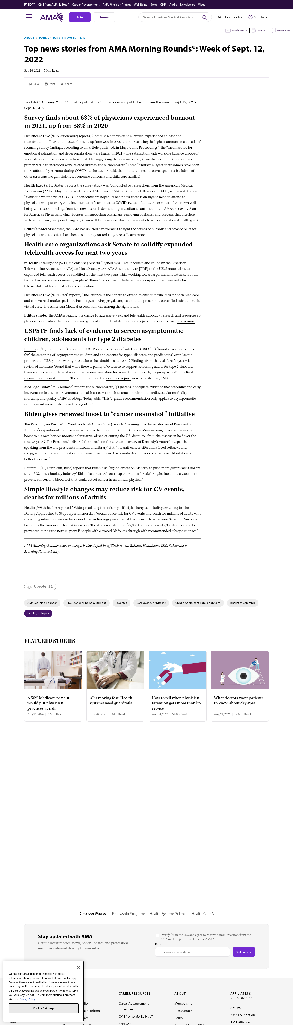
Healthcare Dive (37, 136)
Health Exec (33, 185)
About (29, 38)
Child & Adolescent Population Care (197, 603)
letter (134, 268)
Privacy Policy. (28, 999)
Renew (104, 17)
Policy (178, 1018)
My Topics (262, 30)
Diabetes (121, 603)
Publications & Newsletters (62, 38)
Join (80, 17)
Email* (159, 944)
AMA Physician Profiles (117, 4)
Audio (173, 4)
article (93, 147)
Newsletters (187, 4)
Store (154, 4)
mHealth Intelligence (41, 263)
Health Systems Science (168, 913)
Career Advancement (86, 4)
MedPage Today (37, 387)
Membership (183, 1003)
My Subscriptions (239, 30)
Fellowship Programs (128, 913)
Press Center (183, 1011)
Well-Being (141, 4)
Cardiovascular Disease (151, 603)
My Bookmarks (283, 30)
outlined (147, 208)
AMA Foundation (242, 1015)
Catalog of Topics (38, 613)
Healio (29, 507)
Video (201, 4)
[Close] (78, 967)
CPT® (163, 4)
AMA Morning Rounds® (42, 603)
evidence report (118, 378)
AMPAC (235, 1008)
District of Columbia (242, 603)
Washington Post (44, 424)
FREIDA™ (29, 4)
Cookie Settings (43, 1008)
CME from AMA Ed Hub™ (53, 4)
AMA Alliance (240, 1022)
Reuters (30, 349)
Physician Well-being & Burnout (86, 603)
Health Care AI (203, 913)
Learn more (135, 235)
